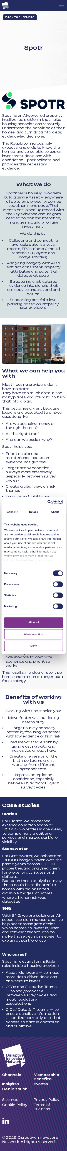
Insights (10, 1084)
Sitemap (10, 1100)
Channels (11, 1075)
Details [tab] (33, 511)
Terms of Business (42, 1107)
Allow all (33, 622)
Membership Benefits (46, 1077)
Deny (33, 645)
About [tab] (55, 511)
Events (41, 1084)
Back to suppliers (19, 17)
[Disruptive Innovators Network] (5, 5)
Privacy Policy (46, 1100)
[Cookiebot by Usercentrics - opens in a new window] (48, 502)
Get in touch (14, 1089)
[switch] (58, 584)
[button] (33, 100)
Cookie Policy (14, 1105)
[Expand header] (61, 5)
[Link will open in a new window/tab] (5, 1121)
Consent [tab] (12, 511)
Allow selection (33, 634)
